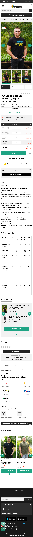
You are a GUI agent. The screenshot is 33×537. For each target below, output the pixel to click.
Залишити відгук (16, 351)
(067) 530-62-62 (10, 523)
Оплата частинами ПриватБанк (18, 164)
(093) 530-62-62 (10, 529)
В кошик (13, 153)
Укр (25, 1)
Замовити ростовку (16, 174)
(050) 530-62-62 (10, 526)
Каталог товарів (18, 15)
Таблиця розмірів (17, 87)
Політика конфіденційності (16, 535)
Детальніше (16, 329)
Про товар (5, 87)
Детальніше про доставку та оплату (15, 424)
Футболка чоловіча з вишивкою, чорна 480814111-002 (7, 462)
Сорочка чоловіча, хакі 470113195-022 (23, 461)
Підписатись (27, 499)
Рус (30, 1)
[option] (6, 77)
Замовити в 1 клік (18, 158)
